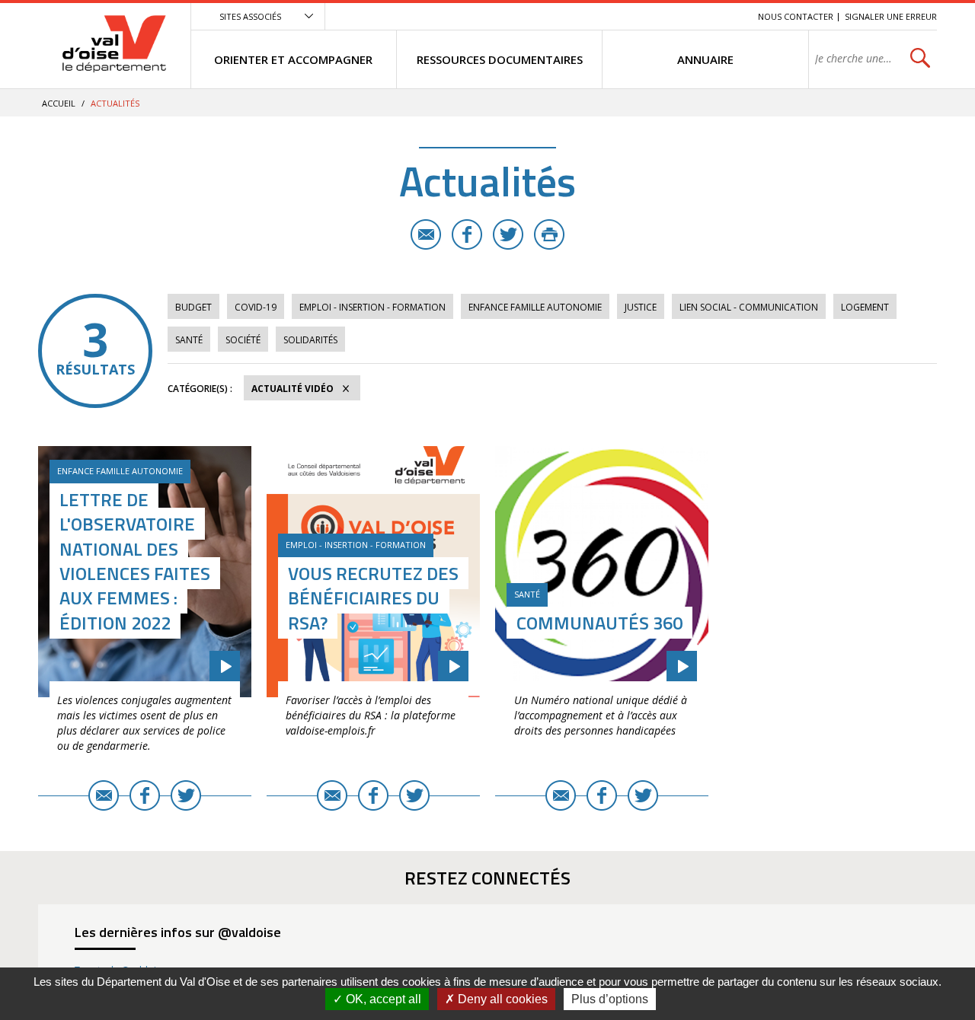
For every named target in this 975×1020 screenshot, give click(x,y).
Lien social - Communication (748, 307)
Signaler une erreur (891, 16)
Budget (193, 307)
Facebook (467, 234)
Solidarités (310, 339)
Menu (635, 16)
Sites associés (250, 16)
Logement (865, 307)
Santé (189, 339)
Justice (641, 307)
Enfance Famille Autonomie (535, 307)
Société (243, 339)
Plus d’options (609, 999)
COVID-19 (256, 307)
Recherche (725, 16)
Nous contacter (795, 16)
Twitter (508, 234)
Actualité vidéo (292, 388)
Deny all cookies (501, 999)
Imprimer (549, 234)
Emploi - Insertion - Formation (372, 307)
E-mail (426, 234)
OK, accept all (382, 999)
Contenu (674, 16)
